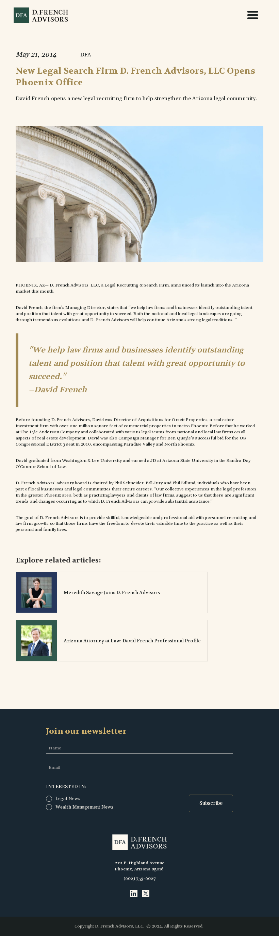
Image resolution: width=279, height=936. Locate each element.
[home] (42, 15)
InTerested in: (66, 787)
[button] (249, 15)
